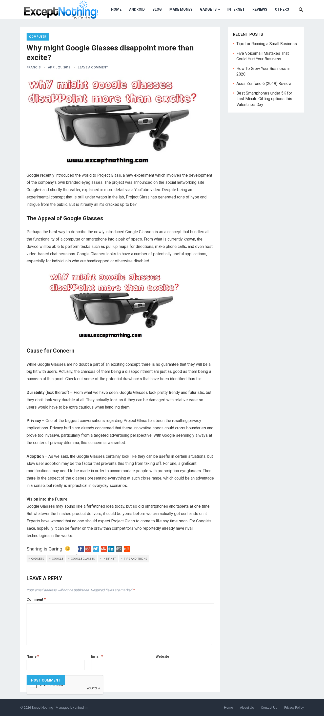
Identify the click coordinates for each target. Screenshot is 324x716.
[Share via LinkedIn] (111, 550)
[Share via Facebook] (81, 550)
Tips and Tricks (135, 558)
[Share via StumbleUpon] (104, 550)
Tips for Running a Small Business (266, 43)
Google (57, 558)
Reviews (259, 9)
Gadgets (208, 9)
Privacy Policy (294, 707)
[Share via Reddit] (127, 550)
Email (97, 656)
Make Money (180, 9)
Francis (33, 67)
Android (137, 9)
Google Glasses (83, 558)
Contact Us (269, 707)
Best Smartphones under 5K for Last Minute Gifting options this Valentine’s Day (264, 99)
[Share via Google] (88, 550)
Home (116, 9)
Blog (157, 9)
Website (162, 656)
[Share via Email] (119, 550)
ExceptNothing (42, 707)
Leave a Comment (93, 67)
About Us (247, 707)
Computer (37, 37)
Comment (36, 599)
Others (282, 9)
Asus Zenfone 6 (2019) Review (264, 83)
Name (33, 656)
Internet (236, 9)
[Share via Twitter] (96, 550)
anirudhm (81, 707)
